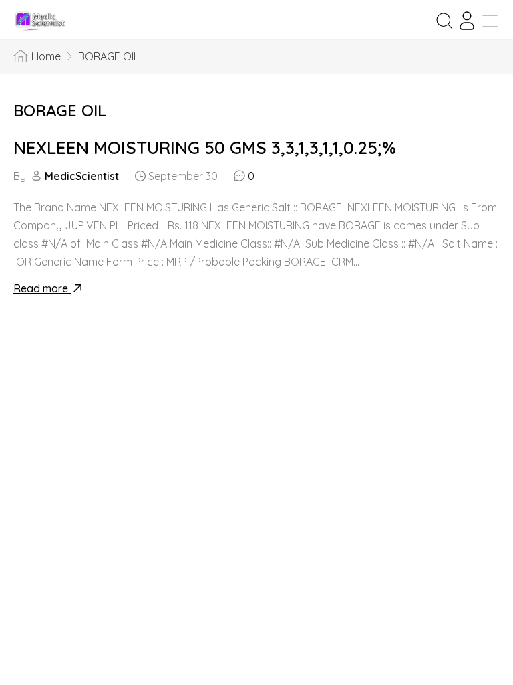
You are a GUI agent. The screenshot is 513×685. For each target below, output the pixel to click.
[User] (467, 21)
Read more (42, 288)
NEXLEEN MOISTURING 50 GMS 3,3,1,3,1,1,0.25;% (204, 147)
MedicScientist (82, 176)
